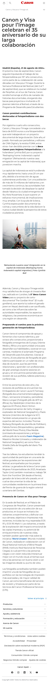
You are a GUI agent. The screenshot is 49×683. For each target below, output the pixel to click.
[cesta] (4, 3)
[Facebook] (12, 672)
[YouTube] (37, 672)
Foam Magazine (34, 436)
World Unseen (19, 539)
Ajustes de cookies (37, 660)
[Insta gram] (18, 672)
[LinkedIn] (24, 672)
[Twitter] (31, 672)
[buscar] (10, 3)
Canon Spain (23, 667)
